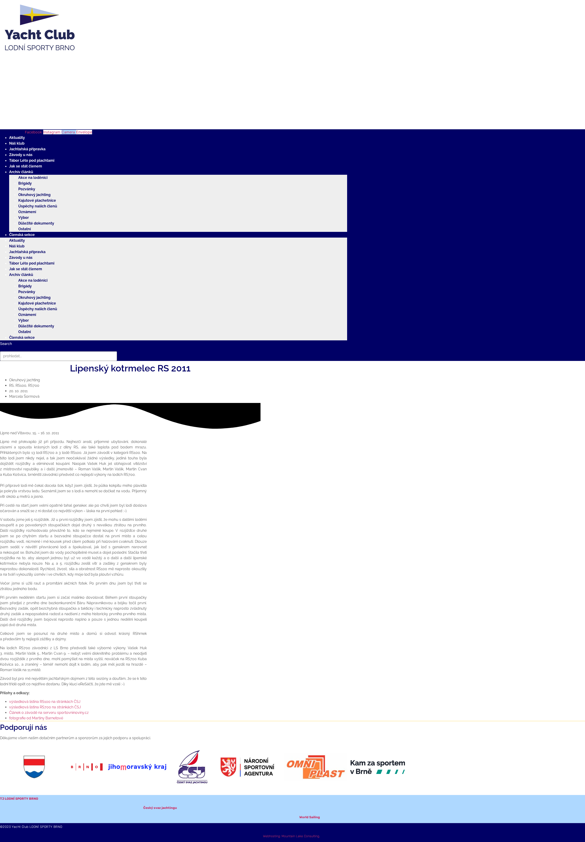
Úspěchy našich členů (37, 206)
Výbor (23, 217)
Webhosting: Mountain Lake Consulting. (291, 836)
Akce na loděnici (33, 177)
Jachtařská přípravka (27, 149)
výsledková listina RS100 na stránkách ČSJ (44, 701)
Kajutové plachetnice (37, 200)
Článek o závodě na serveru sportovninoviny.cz (49, 712)
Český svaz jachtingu (160, 808)
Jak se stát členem (25, 166)
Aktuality (17, 137)
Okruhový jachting (34, 195)
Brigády (25, 183)
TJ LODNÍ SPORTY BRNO (19, 799)
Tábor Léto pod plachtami (31, 160)
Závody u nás (20, 155)
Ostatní (24, 229)
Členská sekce (22, 235)
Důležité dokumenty (36, 223)
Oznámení (27, 212)
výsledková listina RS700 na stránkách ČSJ (45, 707)
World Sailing (309, 817)
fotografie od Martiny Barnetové (36, 718)
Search (6, 343)
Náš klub (16, 143)
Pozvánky (26, 189)
